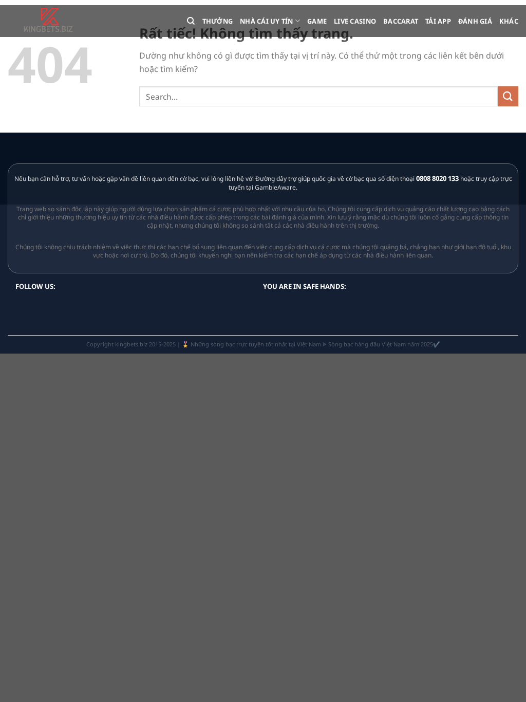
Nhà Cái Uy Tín (266, 21)
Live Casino (355, 21)
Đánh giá (475, 21)
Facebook (90, 306)
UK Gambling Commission (368, 309)
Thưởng (217, 21)
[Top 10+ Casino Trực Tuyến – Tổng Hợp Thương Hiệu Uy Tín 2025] (49, 20)
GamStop (292, 309)
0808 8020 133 (437, 178)
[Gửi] (508, 96)
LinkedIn (73, 306)
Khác (508, 21)
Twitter (20, 306)
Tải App (438, 21)
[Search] (191, 21)
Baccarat (400, 21)
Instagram (55, 306)
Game (317, 21)
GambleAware (322, 309)
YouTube (38, 306)
